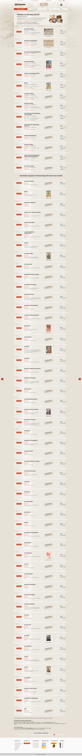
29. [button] (60, 734)
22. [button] (49, 734)
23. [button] (51, 734)
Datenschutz (17, 748)
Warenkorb (62, 0)
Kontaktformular (17, 745)
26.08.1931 (27, 213)
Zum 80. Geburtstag (35, 747)
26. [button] (55, 734)
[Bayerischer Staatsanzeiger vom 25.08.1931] (50, 43)
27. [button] (57, 734)
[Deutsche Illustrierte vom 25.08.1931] (50, 64)
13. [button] (36, 734)
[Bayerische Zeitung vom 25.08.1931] (50, 32)
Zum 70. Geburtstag (35, 746)
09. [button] (30, 734)
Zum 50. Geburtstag (35, 744)
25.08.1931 (27, 182)
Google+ (62, 744)
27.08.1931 (27, 244)
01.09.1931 (27, 513)
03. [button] (21, 734)
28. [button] (58, 734)
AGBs (16, 750)
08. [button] (29, 734)
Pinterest (62, 747)
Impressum (16, 749)
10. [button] (32, 734)
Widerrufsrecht (17, 747)
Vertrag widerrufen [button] (26, 743)
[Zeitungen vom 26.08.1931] (80, 379)
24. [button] (52, 734)
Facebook (62, 743)
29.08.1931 (27, 327)
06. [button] (26, 734)
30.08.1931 (27, 410)
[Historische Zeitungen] (20, 4)
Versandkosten (17, 746)
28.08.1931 (27, 306)
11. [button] (33, 734)
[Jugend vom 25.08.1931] (50, 86)
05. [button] (24, 734)
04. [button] (23, 734)
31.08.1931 (27, 472)
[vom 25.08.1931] (50, 194)
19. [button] (45, 734)
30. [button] (61, 734)
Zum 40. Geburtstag (35, 743)
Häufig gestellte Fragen (18, 743)
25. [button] (54, 734)
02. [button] (20, 734)
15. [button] (39, 734)
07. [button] (27, 734)
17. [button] (42, 734)
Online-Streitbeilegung (18, 744)
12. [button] (35, 734)
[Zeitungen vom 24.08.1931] (2, 379)
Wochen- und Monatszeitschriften (28, 723)
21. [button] (48, 734)
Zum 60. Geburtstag (35, 745)
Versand (65, 31)
